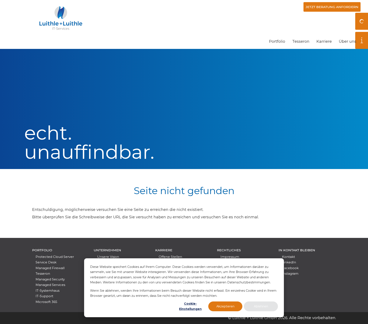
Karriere (324, 41)
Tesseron (300, 41)
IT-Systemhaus (47, 290)
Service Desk (46, 262)
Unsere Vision (108, 257)
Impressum (229, 257)
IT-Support (44, 296)
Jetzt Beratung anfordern (332, 7)
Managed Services (50, 285)
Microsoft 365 (46, 302)
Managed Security (50, 279)
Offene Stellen (170, 257)
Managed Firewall (50, 268)
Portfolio (277, 41)
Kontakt (288, 257)
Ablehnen (261, 306)
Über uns (347, 41)
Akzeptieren (225, 306)
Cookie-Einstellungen (190, 306)
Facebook (290, 268)
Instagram (290, 273)
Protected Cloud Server (55, 257)
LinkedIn (289, 262)
